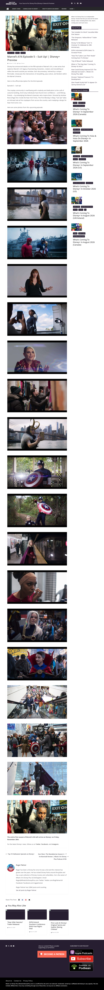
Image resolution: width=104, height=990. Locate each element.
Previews (23, 52)
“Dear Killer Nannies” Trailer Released (15, 923)
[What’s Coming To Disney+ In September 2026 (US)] (76, 147)
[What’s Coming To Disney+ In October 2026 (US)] (76, 174)
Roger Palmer (21, 63)
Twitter (38, 844)
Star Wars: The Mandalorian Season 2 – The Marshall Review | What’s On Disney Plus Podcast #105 (52, 856)
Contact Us (17, 981)
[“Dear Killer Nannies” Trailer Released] (15, 911)
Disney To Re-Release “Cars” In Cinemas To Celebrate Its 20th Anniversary (81, 45)
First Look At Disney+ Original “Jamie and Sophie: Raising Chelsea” (59, 926)
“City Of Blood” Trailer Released (82, 61)
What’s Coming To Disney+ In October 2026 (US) (84, 189)
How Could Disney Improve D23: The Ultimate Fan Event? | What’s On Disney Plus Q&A (83, 72)
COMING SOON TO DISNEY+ (30, 9)
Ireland (75, 209)
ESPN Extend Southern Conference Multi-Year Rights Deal (37, 925)
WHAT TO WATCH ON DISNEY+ (50, 9)
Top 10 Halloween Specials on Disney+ (21, 854)
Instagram (55, 844)
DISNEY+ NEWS (16, 9)
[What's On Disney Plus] (7, 9)
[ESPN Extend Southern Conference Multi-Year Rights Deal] (37, 911)
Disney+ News (11, 52)
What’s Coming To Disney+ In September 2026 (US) (83, 165)
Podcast (75, 159)
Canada (75, 102)
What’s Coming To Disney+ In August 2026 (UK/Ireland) (84, 215)
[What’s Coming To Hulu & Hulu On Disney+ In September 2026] (76, 121)
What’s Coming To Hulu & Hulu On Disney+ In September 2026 (84, 138)
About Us (9, 981)
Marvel (17, 52)
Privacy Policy (28, 981)
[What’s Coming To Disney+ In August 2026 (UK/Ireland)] (76, 198)
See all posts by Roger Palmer (26, 890)
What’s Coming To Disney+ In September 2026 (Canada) (83, 111)
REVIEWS (64, 9)
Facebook (44, 844)
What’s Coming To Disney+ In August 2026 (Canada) (84, 242)
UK (85, 209)
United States (77, 132)
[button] (39, 9)
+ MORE (71, 9)
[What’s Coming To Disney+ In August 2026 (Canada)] (76, 225)
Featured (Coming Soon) (79, 105)
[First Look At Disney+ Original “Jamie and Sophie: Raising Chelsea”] (59, 911)
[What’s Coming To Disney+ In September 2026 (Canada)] (76, 94)
